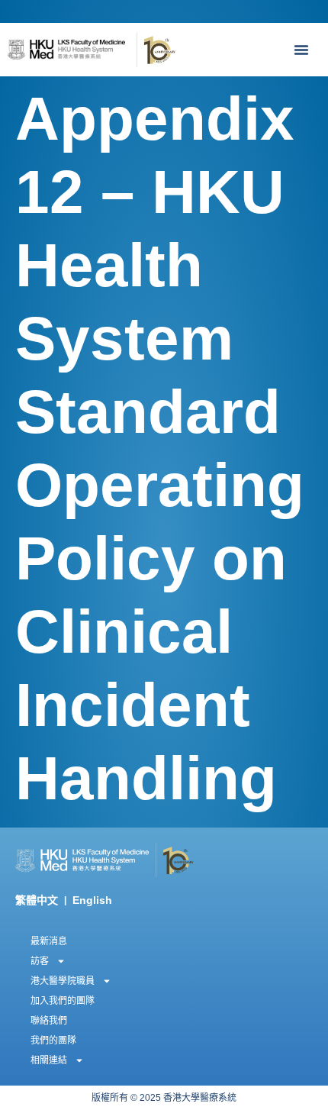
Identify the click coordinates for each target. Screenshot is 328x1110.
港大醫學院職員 (63, 981)
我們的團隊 (53, 1040)
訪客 (40, 961)
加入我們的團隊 (63, 1000)
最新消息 (49, 941)
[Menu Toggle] (305, 49)
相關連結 (49, 1060)
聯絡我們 (49, 1020)
